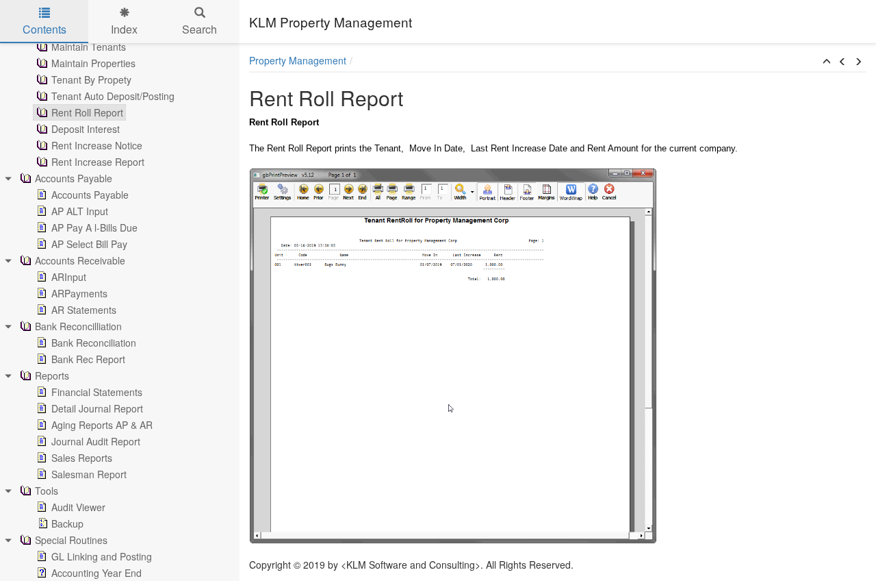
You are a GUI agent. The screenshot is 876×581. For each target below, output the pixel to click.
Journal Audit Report (95, 441)
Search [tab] (199, 29)
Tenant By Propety (91, 79)
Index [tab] (124, 29)
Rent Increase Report (97, 162)
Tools (46, 490)
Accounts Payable (73, 178)
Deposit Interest (85, 129)
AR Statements (83, 310)
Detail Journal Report (97, 408)
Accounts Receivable (80, 260)
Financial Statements (96, 392)
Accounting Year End (96, 573)
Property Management (297, 60)
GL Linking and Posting (101, 556)
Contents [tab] (44, 29)
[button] (827, 62)
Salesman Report (89, 474)
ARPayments (79, 293)
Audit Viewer (78, 507)
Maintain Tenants (88, 46)
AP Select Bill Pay (89, 244)
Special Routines (71, 540)
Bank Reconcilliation (78, 326)
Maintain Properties (93, 63)
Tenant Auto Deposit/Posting (113, 96)
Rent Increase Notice (96, 145)
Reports (52, 375)
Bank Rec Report (88, 359)
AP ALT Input (79, 211)
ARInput (68, 277)
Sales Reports (81, 458)
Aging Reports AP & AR (102, 425)
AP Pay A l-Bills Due (94, 227)
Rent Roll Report (87, 112)
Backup (67, 523)
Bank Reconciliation (93, 342)
